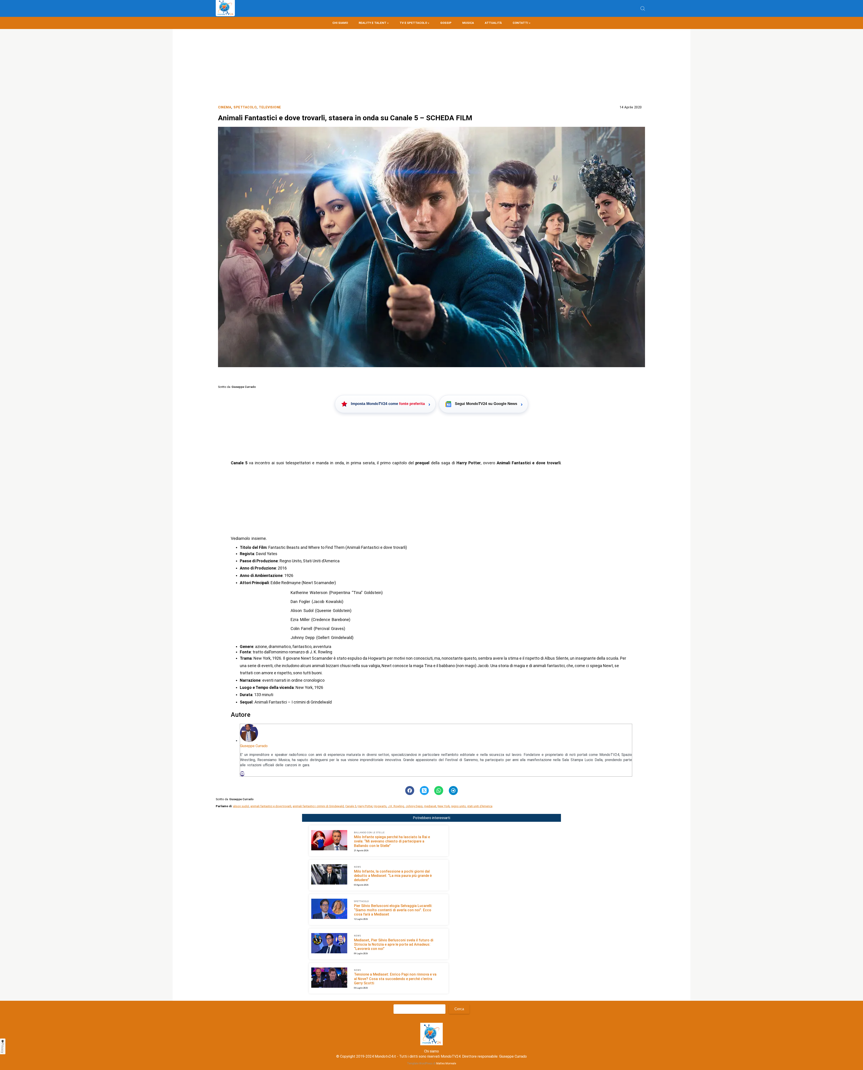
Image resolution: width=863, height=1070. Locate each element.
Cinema (224, 107)
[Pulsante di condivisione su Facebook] (409, 790)
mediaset (430, 806)
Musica (468, 23)
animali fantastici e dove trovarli (270, 806)
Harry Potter (365, 806)
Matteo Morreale (446, 1063)
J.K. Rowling (396, 806)
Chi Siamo (340, 23)
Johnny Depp (414, 806)
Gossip (446, 23)
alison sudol (241, 806)
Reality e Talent (372, 23)
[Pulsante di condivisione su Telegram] (453, 790)
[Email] (242, 773)
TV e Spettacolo (413, 23)
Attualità (493, 23)
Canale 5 (350, 806)
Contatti (520, 23)
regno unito (458, 806)
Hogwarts (380, 806)
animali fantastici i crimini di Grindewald (318, 806)
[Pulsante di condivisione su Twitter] (424, 790)
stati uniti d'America (479, 806)
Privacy (2, 1048)
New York (444, 806)
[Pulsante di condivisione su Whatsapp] (438, 790)
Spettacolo (245, 107)
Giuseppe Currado (254, 746)
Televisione (270, 107)
